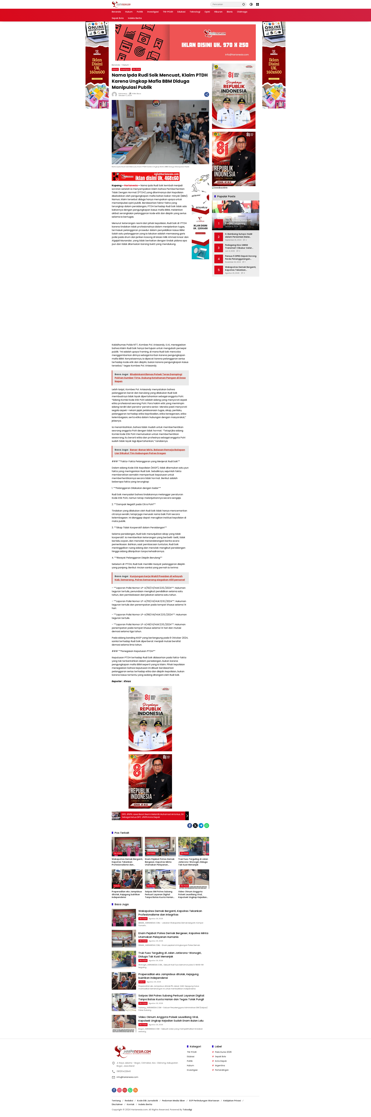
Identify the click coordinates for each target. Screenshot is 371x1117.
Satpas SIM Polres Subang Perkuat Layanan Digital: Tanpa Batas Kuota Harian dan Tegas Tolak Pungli (159, 894)
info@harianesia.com (127, 1077)
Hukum (115, 69)
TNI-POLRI (136, 69)
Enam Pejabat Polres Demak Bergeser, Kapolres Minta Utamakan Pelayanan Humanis (159, 862)
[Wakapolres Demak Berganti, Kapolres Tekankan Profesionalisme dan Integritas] (127, 846)
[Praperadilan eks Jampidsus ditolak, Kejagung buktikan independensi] (127, 879)
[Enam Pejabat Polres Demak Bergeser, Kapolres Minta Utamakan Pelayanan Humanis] (160, 846)
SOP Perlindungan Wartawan (204, 1100)
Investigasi (125, 69)
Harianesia (131, 185)
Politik (190, 1061)
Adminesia (122, 93)
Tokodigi (187, 1109)
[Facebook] (189, 825)
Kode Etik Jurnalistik (147, 1100)
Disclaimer (117, 1104)
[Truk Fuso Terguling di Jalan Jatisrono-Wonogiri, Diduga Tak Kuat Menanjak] (193, 846)
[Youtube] (124, 1090)
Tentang (116, 1100)
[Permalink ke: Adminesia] (115, 94)
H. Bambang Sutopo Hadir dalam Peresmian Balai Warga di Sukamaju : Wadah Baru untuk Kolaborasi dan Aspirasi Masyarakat (240, 235)
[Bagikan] (206, 94)
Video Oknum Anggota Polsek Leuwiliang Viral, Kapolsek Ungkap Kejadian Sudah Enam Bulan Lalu (192, 894)
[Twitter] (195, 825)
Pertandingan (222, 1070)
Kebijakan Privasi (232, 1100)
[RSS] (135, 1090)
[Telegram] (201, 825)
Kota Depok (221, 1061)
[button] (244, 4)
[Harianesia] (121, 4)
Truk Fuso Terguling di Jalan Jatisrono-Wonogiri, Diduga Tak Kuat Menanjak (193, 862)
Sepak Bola (220, 1056)
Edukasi (190, 1056)
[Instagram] (119, 1090)
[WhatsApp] (206, 825)
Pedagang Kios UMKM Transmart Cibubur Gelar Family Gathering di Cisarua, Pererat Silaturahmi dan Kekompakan (240, 246)
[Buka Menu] (257, 4)
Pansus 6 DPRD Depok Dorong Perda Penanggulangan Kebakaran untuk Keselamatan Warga (240, 257)
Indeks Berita (145, 1104)
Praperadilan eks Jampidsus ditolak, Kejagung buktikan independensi (127, 894)
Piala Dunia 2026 (223, 1052)
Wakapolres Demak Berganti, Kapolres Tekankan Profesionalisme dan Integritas (127, 862)
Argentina (220, 1065)
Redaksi (129, 1100)
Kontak (130, 1104)
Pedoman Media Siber (173, 1100)
